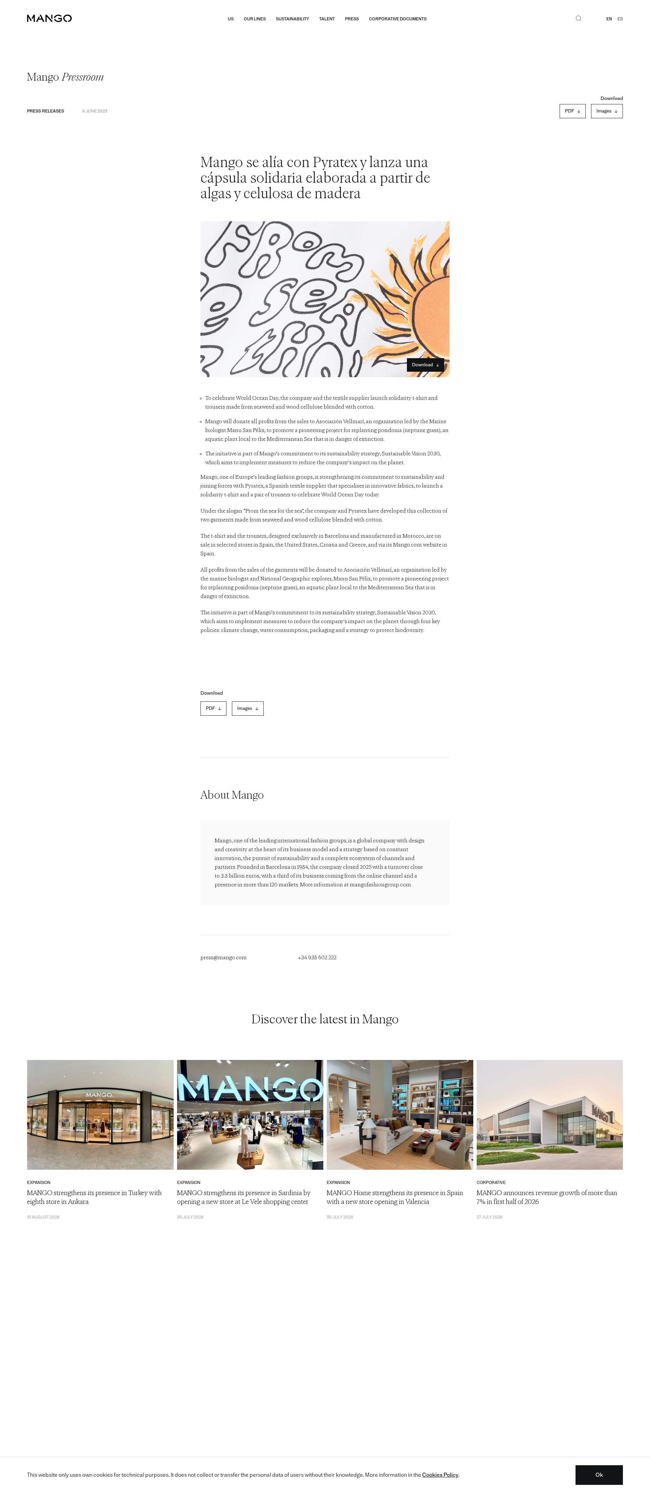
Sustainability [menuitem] (292, 19)
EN (609, 19)
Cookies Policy (440, 1474)
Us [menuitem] (231, 19)
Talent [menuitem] (327, 19)
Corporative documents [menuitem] (398, 19)
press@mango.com (223, 958)
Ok (599, 1474)
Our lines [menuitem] (255, 19)
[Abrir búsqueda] (578, 19)
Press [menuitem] (352, 19)
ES (620, 19)
